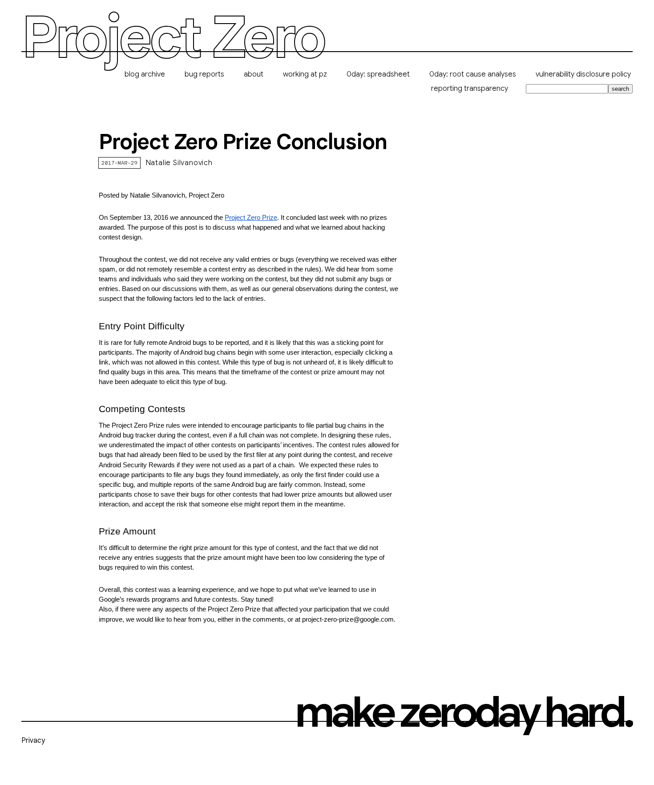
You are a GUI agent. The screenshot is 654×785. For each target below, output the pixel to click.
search (620, 88)
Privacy (33, 740)
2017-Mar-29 (119, 162)
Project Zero (172, 38)
